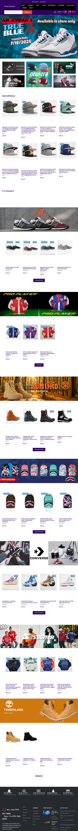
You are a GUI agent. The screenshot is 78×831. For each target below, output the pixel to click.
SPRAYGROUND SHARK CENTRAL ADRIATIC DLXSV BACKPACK (47, 520)
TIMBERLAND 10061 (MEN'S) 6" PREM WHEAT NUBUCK (64, 759)
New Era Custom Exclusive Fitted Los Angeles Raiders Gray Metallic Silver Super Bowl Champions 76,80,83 (10, 171)
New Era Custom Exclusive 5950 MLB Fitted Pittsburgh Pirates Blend (67, 171)
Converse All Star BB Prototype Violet (8, 602)
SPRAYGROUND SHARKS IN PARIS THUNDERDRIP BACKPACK (28, 520)
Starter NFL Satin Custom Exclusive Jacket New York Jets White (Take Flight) (29, 686)
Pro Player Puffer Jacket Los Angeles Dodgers (12, 353)
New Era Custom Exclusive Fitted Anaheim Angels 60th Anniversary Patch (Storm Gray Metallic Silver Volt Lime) (29, 130)
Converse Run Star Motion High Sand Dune (48, 602)
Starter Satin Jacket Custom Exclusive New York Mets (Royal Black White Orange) (64, 686)
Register (60, 11)
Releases (25, 822)
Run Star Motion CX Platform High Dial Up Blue (29, 602)
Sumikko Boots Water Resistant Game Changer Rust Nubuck (13, 438)
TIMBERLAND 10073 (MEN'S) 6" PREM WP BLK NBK (46, 760)
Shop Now (39, 365)
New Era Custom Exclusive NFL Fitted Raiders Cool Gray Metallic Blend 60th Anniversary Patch (48, 171)
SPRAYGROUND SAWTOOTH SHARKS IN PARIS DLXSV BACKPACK (9, 520)
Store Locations (27, 827)
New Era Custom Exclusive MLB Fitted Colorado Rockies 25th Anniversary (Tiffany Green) (67, 129)
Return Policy (36, 828)
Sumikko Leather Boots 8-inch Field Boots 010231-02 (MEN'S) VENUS (47, 438)
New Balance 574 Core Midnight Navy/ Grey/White (46, 269)
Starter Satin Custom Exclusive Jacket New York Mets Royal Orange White (47, 686)
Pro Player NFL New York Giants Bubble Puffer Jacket (30, 353)
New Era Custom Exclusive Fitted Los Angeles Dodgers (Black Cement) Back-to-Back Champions (48, 129)
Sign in (60, 13)
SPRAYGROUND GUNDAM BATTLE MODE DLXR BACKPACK (65, 520)
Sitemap (25, 819)
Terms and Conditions (35, 822)
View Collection (39, 449)
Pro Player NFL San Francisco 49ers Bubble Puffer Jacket (47, 353)
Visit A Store (35, 2)
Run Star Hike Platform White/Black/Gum (66, 602)
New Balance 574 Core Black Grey (12, 268)
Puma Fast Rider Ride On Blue (55, 822)
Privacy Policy (36, 826)
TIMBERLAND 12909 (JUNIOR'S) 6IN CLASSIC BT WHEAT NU (13, 760)
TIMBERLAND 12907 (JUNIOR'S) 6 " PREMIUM (29, 759)
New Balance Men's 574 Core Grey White (64, 268)
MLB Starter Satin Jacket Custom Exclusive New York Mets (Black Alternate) (13, 686)
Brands (24, 825)
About (24, 816)
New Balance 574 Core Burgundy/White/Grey (29, 268)
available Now (39, 280)
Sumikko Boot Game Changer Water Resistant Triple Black (30, 438)
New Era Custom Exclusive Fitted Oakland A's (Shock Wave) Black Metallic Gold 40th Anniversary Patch (29, 173)
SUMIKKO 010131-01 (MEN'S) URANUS (64, 437)
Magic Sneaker (9, 6)
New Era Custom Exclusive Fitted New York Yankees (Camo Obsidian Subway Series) (10, 129)
